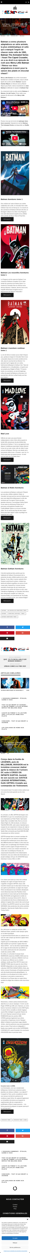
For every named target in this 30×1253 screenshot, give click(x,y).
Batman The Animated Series (14, 55)
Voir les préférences (15, 1247)
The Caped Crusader (17, 57)
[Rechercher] (28, 2)
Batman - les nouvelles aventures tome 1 (14, 610)
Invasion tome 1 (6, 1119)
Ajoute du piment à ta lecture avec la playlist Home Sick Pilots (14, 714)
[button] (27, 1219)
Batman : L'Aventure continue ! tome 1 (13, 613)
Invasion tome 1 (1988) (20, 1119)
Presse (15, 1206)
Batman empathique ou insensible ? (12, 690)
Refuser (15, 1243)
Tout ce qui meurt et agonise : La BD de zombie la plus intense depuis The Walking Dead (15, 706)
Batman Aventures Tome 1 (9, 616)
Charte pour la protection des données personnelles (15, 1251)
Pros (15, 1208)
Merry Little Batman (19, 63)
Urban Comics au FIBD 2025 (15, 666)
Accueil (3, 35)
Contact (15, 1204)
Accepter (15, 1238)
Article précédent (15, 657)
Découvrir (7, 219)
